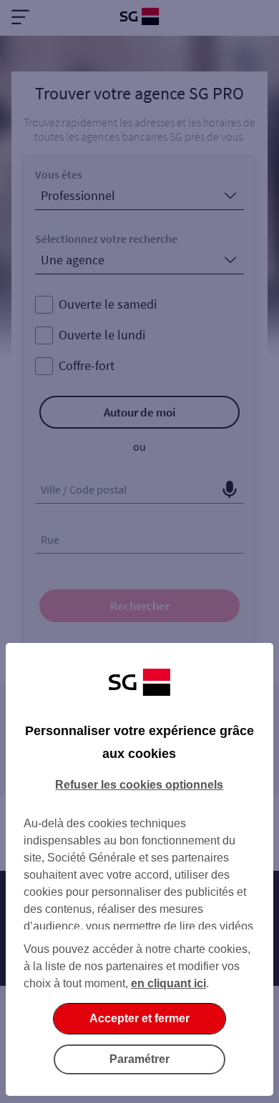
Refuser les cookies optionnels (139, 785)
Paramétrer (139, 1059)
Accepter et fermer (139, 1018)
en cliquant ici (168, 983)
